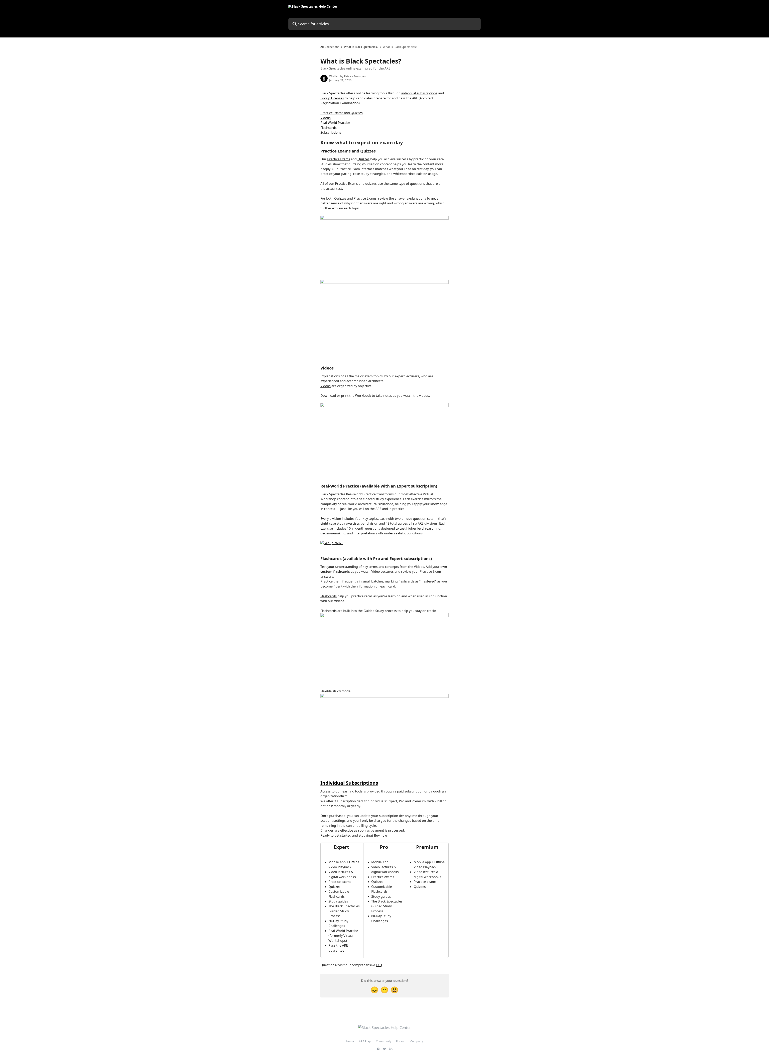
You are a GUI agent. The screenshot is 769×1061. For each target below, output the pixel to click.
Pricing (401, 1041)
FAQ (379, 965)
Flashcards (328, 127)
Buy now (380, 835)
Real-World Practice (335, 122)
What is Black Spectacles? (361, 47)
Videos (325, 118)
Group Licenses (332, 98)
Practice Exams (338, 159)
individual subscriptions (419, 93)
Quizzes (363, 159)
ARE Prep (365, 1041)
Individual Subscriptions (349, 782)
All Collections (329, 47)
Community (383, 1041)
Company (416, 1041)
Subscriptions (330, 132)
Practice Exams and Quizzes (341, 113)
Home (350, 1041)
